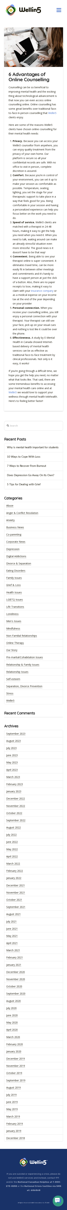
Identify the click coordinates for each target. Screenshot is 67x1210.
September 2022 (15, 820)
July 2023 (11, 748)
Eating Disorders (15, 570)
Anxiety (10, 520)
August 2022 (13, 827)
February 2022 (14, 870)
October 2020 (14, 986)
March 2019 (13, 1116)
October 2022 (14, 813)
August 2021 (13, 914)
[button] (58, 10)
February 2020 (14, 1044)
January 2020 (13, 1051)
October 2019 (14, 1073)
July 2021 (11, 921)
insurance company (42, 290)
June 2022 (12, 842)
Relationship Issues (17, 671)
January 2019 (13, 1131)
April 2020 (12, 1029)
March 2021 (13, 950)
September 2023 (15, 733)
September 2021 (15, 907)
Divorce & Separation (18, 563)
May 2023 (12, 762)
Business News (15, 527)
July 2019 (11, 1094)
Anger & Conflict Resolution (22, 513)
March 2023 (13, 777)
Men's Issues (13, 621)
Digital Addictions (16, 556)
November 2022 (15, 806)
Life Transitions (15, 606)
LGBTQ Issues (14, 599)
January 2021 (13, 964)
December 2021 (15, 885)
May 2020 (12, 1022)
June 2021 (12, 928)
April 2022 (12, 856)
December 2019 (15, 1058)
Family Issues (14, 577)
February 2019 (14, 1123)
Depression (12, 549)
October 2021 (14, 899)
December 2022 (15, 798)
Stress (9, 693)
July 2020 (11, 1008)
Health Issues (14, 592)
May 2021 (12, 936)
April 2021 (12, 943)
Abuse (9, 505)
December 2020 (15, 972)
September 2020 (15, 993)
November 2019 (15, 1065)
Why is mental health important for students (33, 447)
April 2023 (12, 769)
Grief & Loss (13, 585)
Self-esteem (13, 679)
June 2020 (12, 1015)
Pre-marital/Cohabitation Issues (24, 657)
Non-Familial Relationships (21, 635)
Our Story (11, 650)
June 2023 (12, 755)
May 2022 (12, 849)
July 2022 (11, 834)
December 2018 (15, 1138)
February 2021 (14, 957)
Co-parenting (13, 534)
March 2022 (13, 863)
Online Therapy (15, 643)
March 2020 (13, 1037)
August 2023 (13, 740)
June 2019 (12, 1102)
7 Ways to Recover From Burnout (26, 466)
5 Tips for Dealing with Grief (24, 484)
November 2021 (15, 892)
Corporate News (15, 541)
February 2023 (14, 784)
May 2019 (12, 1109)
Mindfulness (13, 628)
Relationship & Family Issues (22, 664)
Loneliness (12, 614)
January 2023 (13, 791)
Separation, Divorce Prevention (24, 686)
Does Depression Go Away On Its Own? (30, 475)
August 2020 (13, 1001)
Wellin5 (52, 113)
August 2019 (13, 1087)
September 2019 (15, 1080)
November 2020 (15, 979)
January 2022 (13, 878)
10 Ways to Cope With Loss (23, 456)
